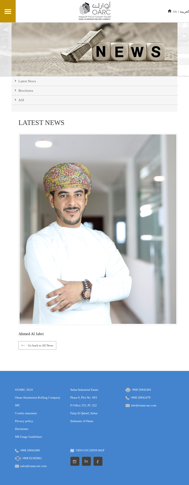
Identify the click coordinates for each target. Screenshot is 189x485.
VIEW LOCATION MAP (90, 450)
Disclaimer (21, 429)
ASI (21, 100)
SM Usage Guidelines (28, 436)
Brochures (25, 90)
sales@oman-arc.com (33, 466)
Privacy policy (24, 421)
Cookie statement (26, 413)
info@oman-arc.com (143, 405)
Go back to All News (40, 345)
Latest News (27, 81)
